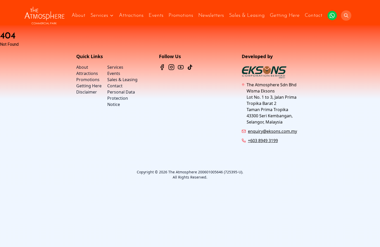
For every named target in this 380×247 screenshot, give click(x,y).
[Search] (346, 15)
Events (156, 15)
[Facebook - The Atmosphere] (162, 67)
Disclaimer (86, 92)
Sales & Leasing (247, 15)
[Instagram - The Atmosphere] (171, 67)
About (78, 15)
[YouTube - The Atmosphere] (181, 67)
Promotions (181, 15)
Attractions (131, 15)
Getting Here (285, 15)
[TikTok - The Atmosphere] (190, 67)
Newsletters (211, 15)
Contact (313, 15)
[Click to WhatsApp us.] (332, 15)
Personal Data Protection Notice (121, 98)
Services (99, 15)
